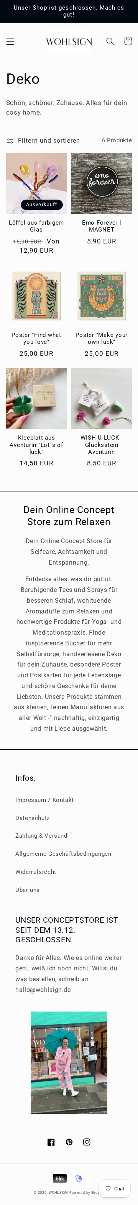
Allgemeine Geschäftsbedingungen (63, 853)
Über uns (27, 890)
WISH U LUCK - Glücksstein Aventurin (101, 445)
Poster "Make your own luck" (102, 339)
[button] (10, 41)
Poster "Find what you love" (36, 339)
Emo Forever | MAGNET (102, 226)
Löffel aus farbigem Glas (36, 226)
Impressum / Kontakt (44, 800)
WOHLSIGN (58, 1193)
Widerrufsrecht (35, 871)
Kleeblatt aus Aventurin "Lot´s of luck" (36, 445)
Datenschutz (32, 818)
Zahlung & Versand (41, 835)
